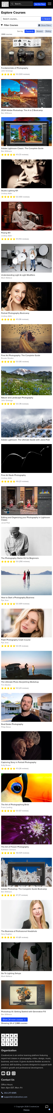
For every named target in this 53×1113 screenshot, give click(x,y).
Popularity (30, 31)
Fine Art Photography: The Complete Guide (20, 355)
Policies (27, 1110)
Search (47, 18)
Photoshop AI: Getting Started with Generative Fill (23, 1011)
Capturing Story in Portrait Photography (18, 762)
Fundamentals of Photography (14, 67)
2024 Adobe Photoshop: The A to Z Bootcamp (22, 110)
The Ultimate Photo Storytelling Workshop (20, 681)
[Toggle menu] (49, 4)
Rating (48, 31)
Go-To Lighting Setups (11, 973)
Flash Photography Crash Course (15, 639)
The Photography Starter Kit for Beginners (20, 558)
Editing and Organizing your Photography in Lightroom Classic (25, 518)
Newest (40, 31)
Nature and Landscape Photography (17, 397)
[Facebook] (8, 1073)
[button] (46, 1106)
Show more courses (13, 1019)
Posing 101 (5, 232)
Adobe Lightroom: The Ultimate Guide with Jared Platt (25, 439)
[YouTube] (3, 1073)
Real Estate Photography (12, 724)
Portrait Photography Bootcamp (15, 313)
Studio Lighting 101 (9, 190)
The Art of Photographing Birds (15, 804)
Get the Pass (40, 4)
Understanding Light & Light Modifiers (18, 275)
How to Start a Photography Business (17, 597)
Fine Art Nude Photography (13, 475)
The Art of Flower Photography (15, 846)
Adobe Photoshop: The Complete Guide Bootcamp (24, 888)
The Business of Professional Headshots (19, 931)
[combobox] (21, 4)
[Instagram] (14, 1073)
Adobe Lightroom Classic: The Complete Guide (22, 148)
